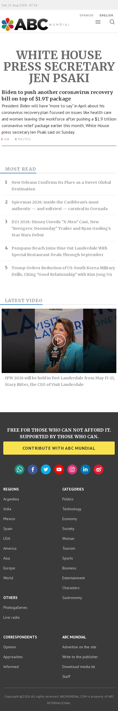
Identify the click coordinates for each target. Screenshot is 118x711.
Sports (67, 558)
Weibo (98, 469)
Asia (6, 558)
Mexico (9, 518)
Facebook (33, 469)
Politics (24, 139)
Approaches (13, 656)
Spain (7, 528)
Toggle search (112, 22)
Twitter (46, 469)
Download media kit (78, 666)
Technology (72, 508)
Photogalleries (15, 607)
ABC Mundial (29, 30)
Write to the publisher (80, 656)
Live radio (11, 617)
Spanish (87, 15)
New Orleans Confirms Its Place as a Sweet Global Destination (61, 185)
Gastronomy (72, 597)
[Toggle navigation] (98, 22)
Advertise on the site (79, 646)
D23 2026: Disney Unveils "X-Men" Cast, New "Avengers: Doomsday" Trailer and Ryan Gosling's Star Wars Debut (61, 228)
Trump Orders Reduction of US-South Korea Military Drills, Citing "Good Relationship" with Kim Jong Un (63, 271)
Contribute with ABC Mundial (59, 448)
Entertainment (73, 577)
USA (6, 139)
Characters (71, 587)
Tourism (68, 548)
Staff (66, 676)
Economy (69, 518)
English (106, 15)
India (7, 508)
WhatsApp (19, 469)
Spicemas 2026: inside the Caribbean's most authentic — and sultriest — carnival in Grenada (60, 205)
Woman (68, 538)
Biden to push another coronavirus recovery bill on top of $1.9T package (57, 95)
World (8, 577)
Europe (9, 568)
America (9, 548)
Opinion (9, 646)
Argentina (11, 499)
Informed (11, 666)
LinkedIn (85, 469)
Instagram (72, 469)
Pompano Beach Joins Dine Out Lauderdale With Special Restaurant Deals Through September (59, 251)
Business (69, 568)
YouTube (59, 469)
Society (68, 528)
